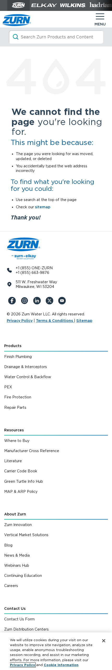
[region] (56, 651)
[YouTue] (63, 300)
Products (12, 346)
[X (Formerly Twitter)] (50, 300)
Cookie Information (61, 665)
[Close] (103, 640)
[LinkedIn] (38, 300)
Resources (14, 430)
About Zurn (15, 514)
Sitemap (84, 321)
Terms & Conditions (55, 321)
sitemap (42, 207)
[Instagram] (25, 300)
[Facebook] (13, 300)
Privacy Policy (20, 321)
